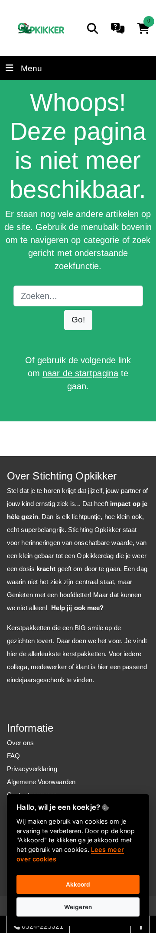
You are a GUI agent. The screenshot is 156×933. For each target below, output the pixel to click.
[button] (78, 320)
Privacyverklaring (32, 768)
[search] (92, 28)
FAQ (13, 755)
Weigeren (78, 906)
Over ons (20, 742)
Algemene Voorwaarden (41, 781)
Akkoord (78, 884)
